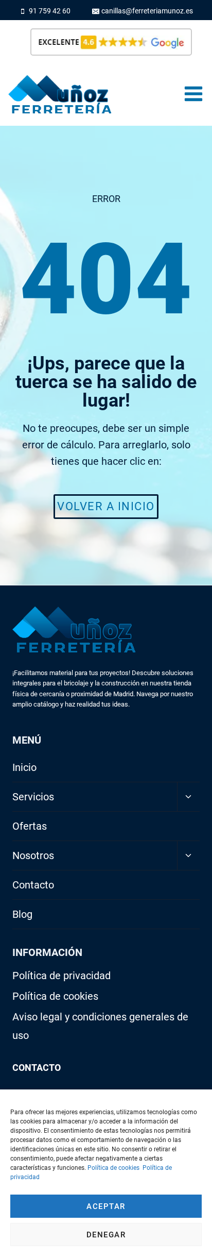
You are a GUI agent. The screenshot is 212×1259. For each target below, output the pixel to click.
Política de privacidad (61, 975)
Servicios (33, 797)
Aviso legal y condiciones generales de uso (100, 1026)
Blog (22, 914)
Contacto (33, 885)
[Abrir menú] (193, 94)
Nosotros (33, 855)
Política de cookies (113, 1167)
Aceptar (106, 1206)
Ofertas (29, 826)
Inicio (24, 767)
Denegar (106, 1234)
